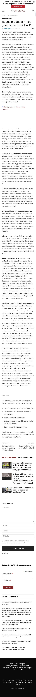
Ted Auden (5, 647)
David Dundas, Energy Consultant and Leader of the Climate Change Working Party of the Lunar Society (16, 610)
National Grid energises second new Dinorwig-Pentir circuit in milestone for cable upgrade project (17, 622)
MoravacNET (21, 688)
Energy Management (12, 15)
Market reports (24, 666)
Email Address (8, 574)
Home (3, 15)
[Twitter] (18, 670)
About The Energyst (25, 668)
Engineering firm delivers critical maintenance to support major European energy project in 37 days (22, 466)
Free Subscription (20, 664)
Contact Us (14, 668)
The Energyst (7, 28)
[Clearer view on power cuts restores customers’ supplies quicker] (7, 490)
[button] (18, 4)
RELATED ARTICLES (9, 457)
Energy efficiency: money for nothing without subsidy (8, 448)
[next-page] (6, 497)
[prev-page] (3, 497)
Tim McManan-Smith (8, 635)
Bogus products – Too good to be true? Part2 (26, 447)
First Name (7, 580)
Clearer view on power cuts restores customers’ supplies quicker (22, 490)
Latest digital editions (11, 666)
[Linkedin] (14, 670)
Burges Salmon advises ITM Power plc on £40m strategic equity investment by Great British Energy (17, 614)
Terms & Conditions (23, 682)
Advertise (6, 668)
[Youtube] (21, 670)
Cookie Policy (18, 684)
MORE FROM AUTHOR (25, 457)
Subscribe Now (18, 6)
